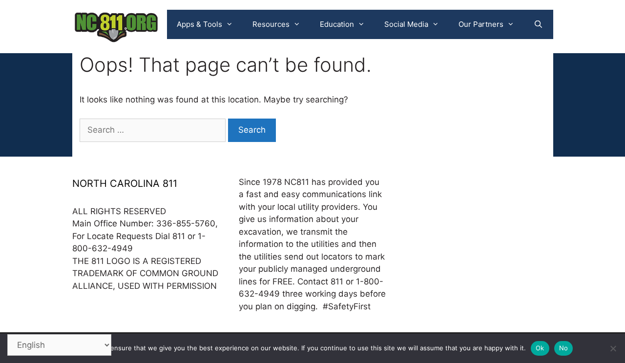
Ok (540, 348)
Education (337, 24)
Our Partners (480, 24)
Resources (271, 24)
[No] (613, 348)
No (563, 348)
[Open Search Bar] (538, 24)
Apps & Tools (199, 24)
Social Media (406, 24)
